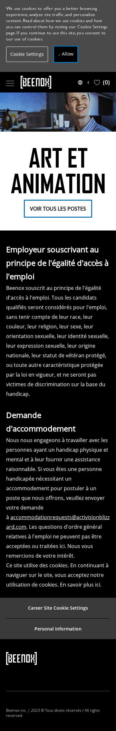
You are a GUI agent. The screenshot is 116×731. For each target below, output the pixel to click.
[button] (27, 54)
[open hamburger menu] (10, 82)
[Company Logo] (48, 82)
